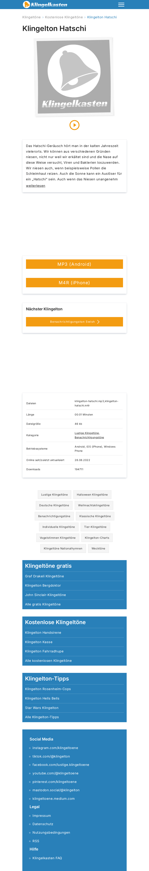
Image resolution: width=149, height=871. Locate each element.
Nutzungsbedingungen (51, 832)
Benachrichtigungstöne (89, 437)
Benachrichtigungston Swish (73, 321)
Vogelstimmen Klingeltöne (58, 537)
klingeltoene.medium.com (54, 798)
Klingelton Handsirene (43, 632)
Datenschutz (43, 824)
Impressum (42, 816)
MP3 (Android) (74, 264)
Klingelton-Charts (97, 537)
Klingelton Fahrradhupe (44, 651)
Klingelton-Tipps (45, 717)
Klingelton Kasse (39, 642)
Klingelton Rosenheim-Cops (48, 689)
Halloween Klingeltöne (92, 494)
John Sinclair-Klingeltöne (45, 595)
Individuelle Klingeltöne (59, 527)
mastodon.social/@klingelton (56, 790)
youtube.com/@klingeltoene (56, 773)
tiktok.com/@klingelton (51, 756)
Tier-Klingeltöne (95, 527)
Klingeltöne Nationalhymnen (63, 548)
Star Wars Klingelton (42, 708)
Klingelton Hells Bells (42, 698)
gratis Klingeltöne (46, 604)
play (74, 125)
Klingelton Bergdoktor (43, 585)
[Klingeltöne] (45, 5)
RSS (36, 841)
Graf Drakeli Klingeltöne (44, 576)
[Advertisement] (74, 224)
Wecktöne (98, 548)
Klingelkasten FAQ (47, 858)
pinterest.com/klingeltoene (55, 782)
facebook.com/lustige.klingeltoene (61, 765)
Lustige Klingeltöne (87, 433)
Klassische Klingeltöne (95, 516)
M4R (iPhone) (74, 282)
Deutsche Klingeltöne (54, 505)
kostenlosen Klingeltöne (52, 661)
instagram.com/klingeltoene (55, 748)
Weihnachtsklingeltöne (94, 505)
